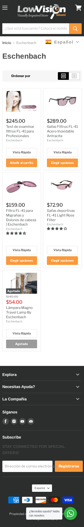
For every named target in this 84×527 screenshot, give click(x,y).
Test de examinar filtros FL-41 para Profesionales (20, 131)
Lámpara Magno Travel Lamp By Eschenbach (19, 312)
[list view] (74, 76)
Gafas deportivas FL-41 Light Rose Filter (61, 215)
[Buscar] (75, 28)
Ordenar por (20, 76)
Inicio (6, 43)
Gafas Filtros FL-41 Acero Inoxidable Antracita (62, 131)
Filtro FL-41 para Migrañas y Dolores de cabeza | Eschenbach (21, 217)
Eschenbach (14, 140)
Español (40, 488)
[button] (16, 233)
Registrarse (69, 466)
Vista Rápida (22, 152)
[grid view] (63, 76)
